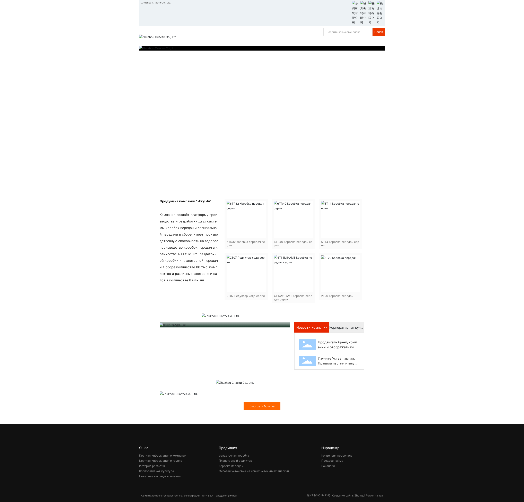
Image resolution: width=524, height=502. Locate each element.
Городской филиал (226, 495)
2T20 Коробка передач (337, 296)
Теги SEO (207, 495)
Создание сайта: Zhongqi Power (353, 495)
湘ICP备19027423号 (318, 495)
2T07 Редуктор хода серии (246, 296)
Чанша (379, 495)
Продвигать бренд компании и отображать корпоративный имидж (337, 347)
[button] (348, 180)
